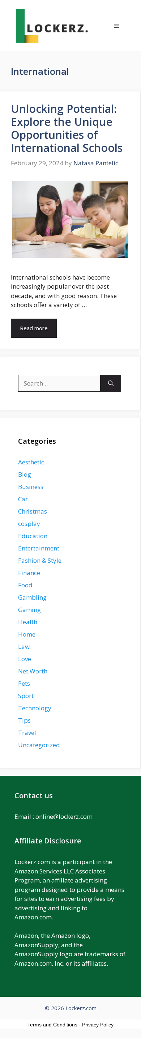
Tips (24, 720)
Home (26, 634)
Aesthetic (31, 462)
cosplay (29, 523)
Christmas (32, 511)
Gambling (32, 597)
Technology (34, 708)
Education (32, 536)
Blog (24, 474)
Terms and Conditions (52, 1025)
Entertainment (38, 548)
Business (30, 486)
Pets (24, 683)
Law (24, 646)
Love (24, 659)
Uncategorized (39, 745)
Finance (29, 573)
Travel (27, 732)
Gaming (29, 609)
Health (27, 622)
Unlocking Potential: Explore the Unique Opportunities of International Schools (67, 128)
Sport (26, 696)
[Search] (111, 383)
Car (23, 499)
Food (25, 585)
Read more (34, 328)
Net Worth (32, 671)
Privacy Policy (98, 1025)
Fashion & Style (39, 560)
